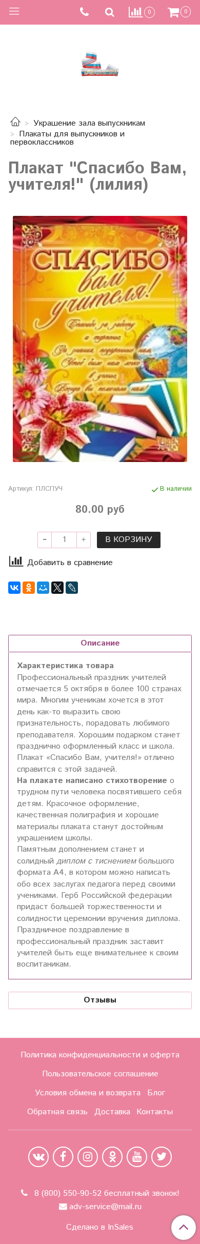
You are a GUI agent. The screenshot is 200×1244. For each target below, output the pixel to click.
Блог (156, 1093)
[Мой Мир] (43, 587)
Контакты (154, 1112)
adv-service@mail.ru (105, 1207)
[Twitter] (161, 1157)
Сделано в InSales (99, 1227)
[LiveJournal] (72, 587)
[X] (57, 587)
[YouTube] (137, 1157)
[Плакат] (100, 339)
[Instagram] (87, 1157)
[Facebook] (63, 1157)
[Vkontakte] (38, 1157)
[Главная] (15, 123)
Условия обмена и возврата (88, 1093)
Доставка (112, 1112)
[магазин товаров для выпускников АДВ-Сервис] (100, 61)
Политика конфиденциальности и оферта (100, 1055)
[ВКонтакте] (14, 587)
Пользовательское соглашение (100, 1074)
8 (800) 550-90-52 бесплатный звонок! (105, 1193)
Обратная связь (57, 1112)
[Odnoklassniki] (112, 1157)
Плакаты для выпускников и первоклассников (67, 138)
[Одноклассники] (29, 587)
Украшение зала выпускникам (89, 123)
